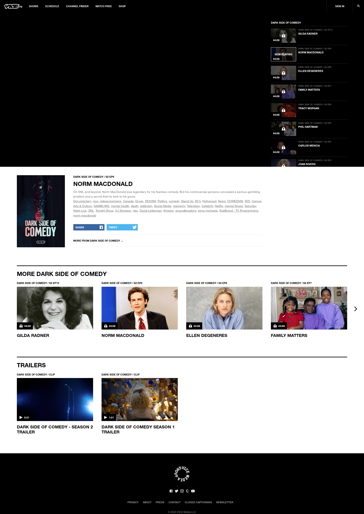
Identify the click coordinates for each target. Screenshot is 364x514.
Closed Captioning (198, 502)
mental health (120, 206)
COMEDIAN (235, 201)
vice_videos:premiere (107, 201)
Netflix (219, 206)
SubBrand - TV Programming (238, 210)
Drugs (139, 201)
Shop (122, 6)
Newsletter (224, 502)
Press (160, 502)
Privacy (133, 502)
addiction (146, 206)
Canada (128, 201)
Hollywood (209, 201)
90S (247, 201)
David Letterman (151, 210)
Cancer (256, 201)
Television (193, 206)
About (147, 502)
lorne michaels (208, 210)
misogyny (179, 206)
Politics (162, 201)
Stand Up (187, 201)
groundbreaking (185, 210)
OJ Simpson (123, 210)
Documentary (82, 201)
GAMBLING (101, 206)
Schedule (52, 6)
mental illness (234, 206)
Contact (175, 502)
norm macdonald (84, 215)
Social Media (162, 206)
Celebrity (207, 206)
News (222, 201)
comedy (174, 201)
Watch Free (103, 6)
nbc (135, 210)
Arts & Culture (82, 206)
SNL (91, 210)
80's (198, 201)
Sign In (339, 6)
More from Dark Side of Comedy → (98, 240)
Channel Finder (77, 6)
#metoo (168, 210)
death (134, 206)
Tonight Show (104, 210)
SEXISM (150, 201)
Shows (33, 6)
